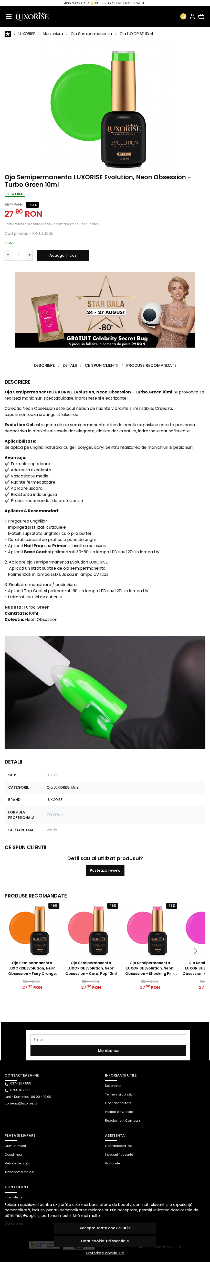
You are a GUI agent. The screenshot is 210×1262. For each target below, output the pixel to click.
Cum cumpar (15, 1146)
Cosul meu (13, 1154)
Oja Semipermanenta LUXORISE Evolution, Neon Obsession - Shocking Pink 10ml (150, 968)
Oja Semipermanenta (91, 33)
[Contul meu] (192, 16)
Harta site (112, 1163)
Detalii (70, 365)
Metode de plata (17, 1163)
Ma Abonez (108, 1050)
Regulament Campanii (123, 1120)
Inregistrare (13, 1197)
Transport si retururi (20, 1172)
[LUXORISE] (32, 16)
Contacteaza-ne (118, 1146)
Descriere (44, 365)
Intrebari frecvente (119, 1154)
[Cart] (201, 16)
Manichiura (53, 33)
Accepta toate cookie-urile (105, 1227)
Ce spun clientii (101, 365)
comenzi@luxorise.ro (21, 1103)
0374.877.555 (20, 1083)
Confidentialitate (118, 1103)
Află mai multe (86, 1215)
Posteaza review (105, 870)
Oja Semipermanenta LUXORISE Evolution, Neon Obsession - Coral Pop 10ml (91, 968)
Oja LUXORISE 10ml (136, 33)
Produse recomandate (151, 365)
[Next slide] (195, 951)
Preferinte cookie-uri (105, 1253)
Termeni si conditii (119, 1094)
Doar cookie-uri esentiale (105, 1241)
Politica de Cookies (119, 1112)
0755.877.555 (21, 1090)
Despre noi (113, 1085)
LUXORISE (26, 33)
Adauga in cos (63, 255)
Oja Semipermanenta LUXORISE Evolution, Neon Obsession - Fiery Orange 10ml (32, 968)
